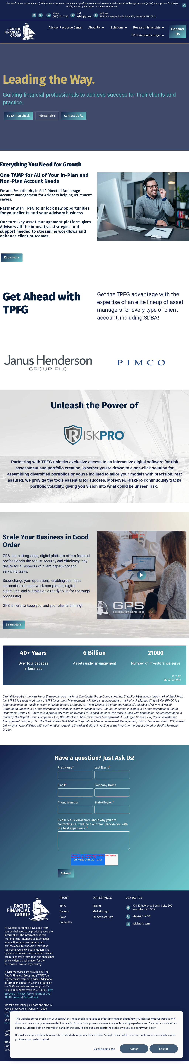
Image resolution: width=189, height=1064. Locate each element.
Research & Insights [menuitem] (147, 27)
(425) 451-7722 (60, 16)
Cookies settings (104, 1048)
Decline (163, 1048)
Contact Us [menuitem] (66, 922)
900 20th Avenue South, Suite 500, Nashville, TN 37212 (128, 16)
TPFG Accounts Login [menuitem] (146, 35)
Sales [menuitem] (63, 916)
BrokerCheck (30, 997)
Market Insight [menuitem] (101, 911)
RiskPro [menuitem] (97, 905)
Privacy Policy (25, 993)
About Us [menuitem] (94, 27)
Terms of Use (43, 993)
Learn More (14, 624)
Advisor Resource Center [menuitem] (66, 27)
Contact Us (177, 31)
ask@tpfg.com (84, 16)
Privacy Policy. (148, 1027)
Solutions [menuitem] (117, 27)
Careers (17, 997)
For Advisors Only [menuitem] (103, 916)
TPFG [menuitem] (63, 905)
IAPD (8, 997)
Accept (134, 1048)
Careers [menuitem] (64, 911)
